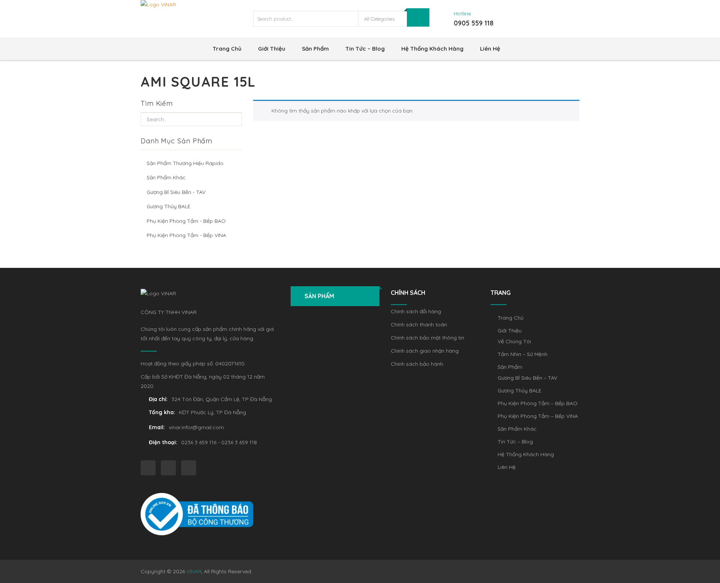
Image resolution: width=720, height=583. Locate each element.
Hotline (462, 13)
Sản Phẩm (315, 48)
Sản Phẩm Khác (166, 177)
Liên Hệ (490, 48)
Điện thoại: (163, 442)
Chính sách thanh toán (419, 324)
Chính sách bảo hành (417, 364)
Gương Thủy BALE (168, 206)
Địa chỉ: (158, 399)
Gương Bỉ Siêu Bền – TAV (527, 377)
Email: (157, 427)
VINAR (193, 571)
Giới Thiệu (271, 48)
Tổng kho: (162, 412)
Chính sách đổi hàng (416, 311)
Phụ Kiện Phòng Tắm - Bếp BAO (186, 221)
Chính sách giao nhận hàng (425, 350)
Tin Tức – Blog (365, 48)
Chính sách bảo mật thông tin (427, 337)
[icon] (148, 467)
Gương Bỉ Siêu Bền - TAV (176, 192)
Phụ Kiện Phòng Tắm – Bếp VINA (538, 416)
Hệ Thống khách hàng (432, 48)
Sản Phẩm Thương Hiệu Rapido (185, 163)
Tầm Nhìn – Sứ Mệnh (523, 354)
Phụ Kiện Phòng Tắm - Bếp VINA (186, 235)
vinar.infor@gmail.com (196, 427)
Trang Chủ (227, 48)
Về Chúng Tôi (514, 341)
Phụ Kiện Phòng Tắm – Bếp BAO (538, 403)
